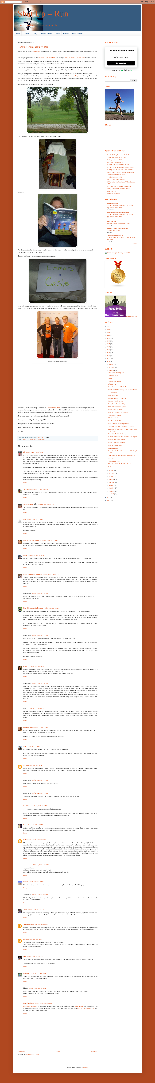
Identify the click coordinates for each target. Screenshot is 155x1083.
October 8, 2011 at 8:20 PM (38, 840)
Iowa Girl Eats (111, 221)
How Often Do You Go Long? (117, 434)
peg (24, 939)
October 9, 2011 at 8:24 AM (34, 939)
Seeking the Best (111, 191)
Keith (25, 555)
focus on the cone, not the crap (75, 58)
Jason (25, 910)
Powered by (115, 70)
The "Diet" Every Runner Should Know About (120, 167)
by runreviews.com (131, 317)
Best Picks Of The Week (115, 421)
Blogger (85, 1067)
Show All (135, 243)
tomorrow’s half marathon (46, 58)
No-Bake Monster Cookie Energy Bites (118, 223)
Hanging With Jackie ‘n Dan (33, 46)
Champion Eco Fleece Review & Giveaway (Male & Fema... (122, 430)
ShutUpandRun (28, 504)
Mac (24, 956)
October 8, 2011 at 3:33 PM (40, 727)
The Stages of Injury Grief (114, 160)
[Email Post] (47, 437)
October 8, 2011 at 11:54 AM (34, 452)
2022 (108, 329)
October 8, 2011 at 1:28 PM (40, 593)
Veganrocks (27, 924)
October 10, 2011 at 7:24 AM (37, 988)
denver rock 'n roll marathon (37, 439)
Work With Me (77, 33)
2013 (108, 356)
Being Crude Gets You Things (117, 404)
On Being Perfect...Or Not (114, 177)
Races (58, 33)
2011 (108, 362)
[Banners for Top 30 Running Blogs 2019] (117, 253)
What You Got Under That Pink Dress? (119, 464)
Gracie (25, 666)
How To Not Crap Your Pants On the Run (119, 155)
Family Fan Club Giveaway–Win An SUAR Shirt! (122, 390)
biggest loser (26, 439)
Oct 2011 (111, 370)
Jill (24, 452)
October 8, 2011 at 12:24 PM (35, 519)
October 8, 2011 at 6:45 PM (40, 793)
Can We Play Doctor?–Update (117, 407)
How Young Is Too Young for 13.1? (118, 423)
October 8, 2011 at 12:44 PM (35, 555)
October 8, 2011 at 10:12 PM (35, 882)
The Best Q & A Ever (114, 381)
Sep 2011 (111, 470)
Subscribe (121, 63)
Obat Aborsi (79, 1006)
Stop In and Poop (113, 448)
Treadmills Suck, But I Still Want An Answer (121, 426)
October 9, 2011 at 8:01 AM (39, 924)
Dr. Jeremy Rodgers (73, 76)
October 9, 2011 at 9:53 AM (38, 973)
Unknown (26, 840)
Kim (24, 519)
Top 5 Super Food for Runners (115, 162)
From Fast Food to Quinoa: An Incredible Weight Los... (122, 451)
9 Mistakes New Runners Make (116, 174)
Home (18, 33)
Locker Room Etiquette (115, 409)
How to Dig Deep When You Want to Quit (119, 186)
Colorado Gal (27, 727)
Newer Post (21, 1051)
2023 (108, 326)
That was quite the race (113, 230)
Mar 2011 (112, 488)
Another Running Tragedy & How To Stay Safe (120, 172)
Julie (24, 746)
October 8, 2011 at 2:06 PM (40, 683)
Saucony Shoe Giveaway (115, 401)
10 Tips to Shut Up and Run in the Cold (118, 165)
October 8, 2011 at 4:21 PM (35, 746)
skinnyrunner (27, 865)
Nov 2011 (112, 367)
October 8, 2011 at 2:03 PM (36, 666)
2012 (108, 359)
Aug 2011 (112, 473)
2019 (108, 338)
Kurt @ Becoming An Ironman (33, 608)
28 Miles (110, 458)
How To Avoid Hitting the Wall (115, 179)
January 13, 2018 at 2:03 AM (43, 1003)
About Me (26, 33)
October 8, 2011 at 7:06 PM (39, 806)
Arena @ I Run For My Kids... (32, 574)
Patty (25, 882)
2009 (108, 500)
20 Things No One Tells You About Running (119, 169)
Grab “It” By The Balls (115, 445)
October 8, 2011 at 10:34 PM (40, 895)
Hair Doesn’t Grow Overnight (117, 398)
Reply (25, 483)
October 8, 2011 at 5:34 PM (34, 765)
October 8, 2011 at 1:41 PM (51, 608)
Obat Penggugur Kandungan (85, 1008)
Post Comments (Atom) (32, 1054)
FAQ (35, 33)
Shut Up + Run (43, 13)
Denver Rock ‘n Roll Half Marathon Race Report (122, 437)
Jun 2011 (111, 479)
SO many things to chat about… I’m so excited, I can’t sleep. (121, 238)
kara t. (25, 825)
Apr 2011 (112, 485)
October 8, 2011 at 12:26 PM (50, 540)
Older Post (94, 1051)
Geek (109, 467)
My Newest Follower (114, 418)
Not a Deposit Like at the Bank (117, 387)
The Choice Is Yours (114, 461)
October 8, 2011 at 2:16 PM (36, 708)
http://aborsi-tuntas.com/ (30, 1006)
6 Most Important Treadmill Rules (116, 157)
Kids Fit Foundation (53, 407)
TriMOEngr (27, 489)
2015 (108, 350)
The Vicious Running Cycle (116, 373)
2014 (108, 353)
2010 (108, 497)
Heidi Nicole (27, 806)
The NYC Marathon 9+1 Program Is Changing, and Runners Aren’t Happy (120, 206)
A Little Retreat (112, 392)
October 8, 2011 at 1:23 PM (51, 574)
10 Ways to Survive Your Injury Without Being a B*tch (121, 183)
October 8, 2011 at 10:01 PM (41, 865)
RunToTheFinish (112, 203)
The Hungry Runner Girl (115, 236)
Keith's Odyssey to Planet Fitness (117, 228)
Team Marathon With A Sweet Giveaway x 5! (121, 455)
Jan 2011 (111, 494)
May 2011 (112, 482)
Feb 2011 (111, 491)
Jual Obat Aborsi (28, 1003)
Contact (66, 33)
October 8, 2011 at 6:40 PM (40, 780)
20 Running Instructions (113, 193)
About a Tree (112, 384)
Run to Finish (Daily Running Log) (118, 212)
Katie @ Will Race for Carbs (32, 540)
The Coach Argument (114, 415)
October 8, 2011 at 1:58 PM (40, 635)
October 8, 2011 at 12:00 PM (39, 489)
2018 (108, 341)
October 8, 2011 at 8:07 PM (36, 825)
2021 (108, 332)
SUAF (110, 378)
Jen (24, 765)
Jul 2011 (111, 476)
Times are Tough (113, 375)
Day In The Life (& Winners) (116, 442)
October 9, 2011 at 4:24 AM (36, 909)
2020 (108, 335)
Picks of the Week (113, 395)
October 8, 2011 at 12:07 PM (45, 504)
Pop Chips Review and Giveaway (118, 412)
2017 (108, 344)
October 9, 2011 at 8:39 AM (35, 956)
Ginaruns (26, 973)
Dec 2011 (112, 364)
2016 (108, 347)
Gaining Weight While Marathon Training (118, 188)
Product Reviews (46, 33)
